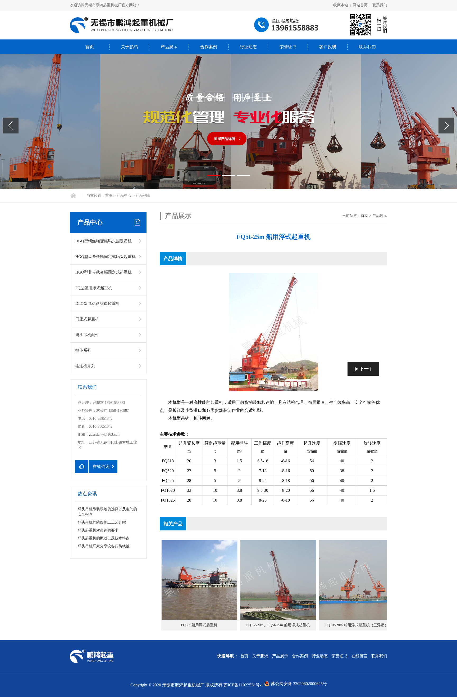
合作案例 (208, 46)
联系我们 (379, 5)
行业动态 (248, 46)
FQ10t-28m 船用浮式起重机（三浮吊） (356, 625)
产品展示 (169, 46)
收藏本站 (340, 5)
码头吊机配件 (87, 335)
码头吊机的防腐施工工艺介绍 (102, 522)
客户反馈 (327, 46)
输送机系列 (85, 366)
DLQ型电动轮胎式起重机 (97, 303)
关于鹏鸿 (129, 46)
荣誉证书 (288, 46)
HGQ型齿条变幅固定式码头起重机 (105, 256)
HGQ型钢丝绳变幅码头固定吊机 (103, 241)
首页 (89, 46)
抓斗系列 (83, 350)
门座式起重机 (87, 319)
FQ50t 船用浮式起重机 (199, 625)
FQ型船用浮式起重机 (93, 288)
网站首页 (360, 5)
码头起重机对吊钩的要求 (98, 530)
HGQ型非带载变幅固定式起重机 (103, 272)
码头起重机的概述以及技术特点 (104, 538)
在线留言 (359, 656)
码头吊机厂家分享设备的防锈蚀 (104, 546)
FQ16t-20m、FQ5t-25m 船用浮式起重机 (278, 625)
